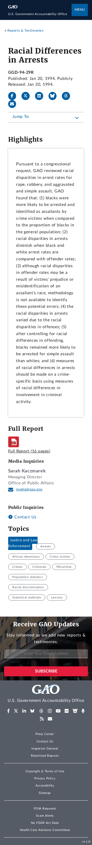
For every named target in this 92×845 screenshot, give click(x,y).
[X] (27, 96)
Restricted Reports (45, 755)
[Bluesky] (55, 96)
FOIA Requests (45, 808)
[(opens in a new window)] (8, 711)
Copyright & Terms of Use (45, 771)
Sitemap (45, 792)
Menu (80, 9)
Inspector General (44, 748)
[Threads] (68, 96)
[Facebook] (14, 96)
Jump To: (21, 117)
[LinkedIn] (41, 96)
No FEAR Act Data (45, 822)
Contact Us (25, 517)
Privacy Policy (44, 778)
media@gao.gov (29, 489)
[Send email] (14, 104)
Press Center (45, 734)
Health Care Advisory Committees (45, 829)
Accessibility (45, 785)
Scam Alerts (45, 815)
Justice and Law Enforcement (23, 543)
